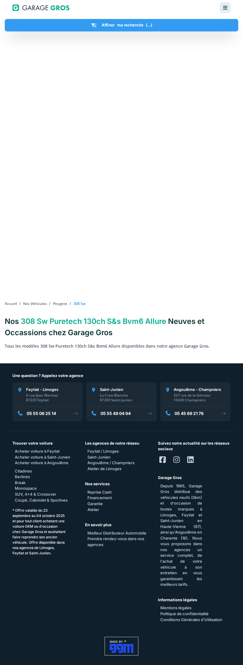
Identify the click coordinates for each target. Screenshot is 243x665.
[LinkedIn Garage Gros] (190, 460)
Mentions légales (175, 607)
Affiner (127, 25)
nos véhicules (35, 303)
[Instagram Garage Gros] (176, 460)
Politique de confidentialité (184, 613)
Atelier (93, 509)
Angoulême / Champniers (111, 462)
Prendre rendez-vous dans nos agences (115, 541)
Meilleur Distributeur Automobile (116, 533)
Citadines (23, 471)
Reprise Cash (99, 492)
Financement (99, 497)
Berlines (22, 476)
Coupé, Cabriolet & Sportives (41, 500)
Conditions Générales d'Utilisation (191, 619)
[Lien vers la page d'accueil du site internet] (40, 7)
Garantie (95, 503)
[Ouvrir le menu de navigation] (225, 7)
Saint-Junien (99, 457)
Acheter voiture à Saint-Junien (42, 457)
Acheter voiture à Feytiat (37, 451)
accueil (11, 303)
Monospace (26, 488)
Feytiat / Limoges (103, 451)
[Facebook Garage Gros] (162, 460)
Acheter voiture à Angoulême (41, 462)
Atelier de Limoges (104, 468)
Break (20, 482)
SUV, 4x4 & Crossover (35, 494)
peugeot (60, 303)
